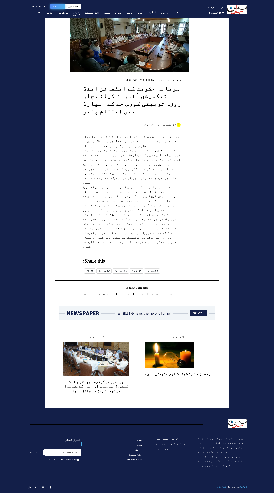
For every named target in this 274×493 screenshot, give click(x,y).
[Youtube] (33, 7)
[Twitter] (36, 7)
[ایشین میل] (179, 125)
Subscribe (34, 452)
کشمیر (160, 80)
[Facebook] (44, 7)
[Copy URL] (100, 125)
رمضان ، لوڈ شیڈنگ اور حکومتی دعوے (178, 374)
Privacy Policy (70, 459)
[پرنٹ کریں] (114, 125)
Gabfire (242, 487)
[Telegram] (107, 125)
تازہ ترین (174, 80)
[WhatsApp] (121, 125)
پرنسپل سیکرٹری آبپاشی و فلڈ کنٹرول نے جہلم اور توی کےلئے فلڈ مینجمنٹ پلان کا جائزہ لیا (96, 386)
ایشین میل (167, 125)
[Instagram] (40, 7)
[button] (39, 13)
